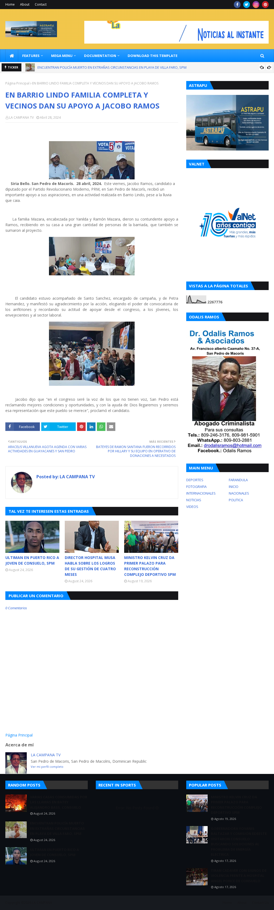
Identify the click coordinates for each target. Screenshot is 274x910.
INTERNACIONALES (201, 493)
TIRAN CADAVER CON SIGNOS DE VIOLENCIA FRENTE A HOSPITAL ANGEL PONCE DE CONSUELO (239, 875)
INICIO (233, 486)
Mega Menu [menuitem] (62, 55)
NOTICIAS (193, 500)
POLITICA (236, 500)
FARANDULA (238, 479)
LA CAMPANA (42, 902)
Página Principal (17, 83)
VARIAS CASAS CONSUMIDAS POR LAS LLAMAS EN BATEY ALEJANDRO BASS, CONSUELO (58, 802)
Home (10, 4)
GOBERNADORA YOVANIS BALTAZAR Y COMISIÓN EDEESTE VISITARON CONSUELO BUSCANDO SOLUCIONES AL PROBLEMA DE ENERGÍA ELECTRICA (239, 841)
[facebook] (237, 4)
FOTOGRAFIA (196, 486)
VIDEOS (192, 506)
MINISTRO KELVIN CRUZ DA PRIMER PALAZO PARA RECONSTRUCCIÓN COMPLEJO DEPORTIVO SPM (150, 566)
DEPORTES (194, 479)
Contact (41, 4)
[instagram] (256, 4)
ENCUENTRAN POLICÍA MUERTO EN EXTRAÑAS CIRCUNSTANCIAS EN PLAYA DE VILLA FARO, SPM (57, 828)
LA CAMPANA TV (21, 117)
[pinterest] (265, 4)
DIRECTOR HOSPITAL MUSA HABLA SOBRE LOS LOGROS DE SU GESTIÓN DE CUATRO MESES (90, 566)
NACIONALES (239, 493)
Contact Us (260, 902)
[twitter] (246, 4)
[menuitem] (11, 55)
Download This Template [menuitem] (152, 55)
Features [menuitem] (31, 55)
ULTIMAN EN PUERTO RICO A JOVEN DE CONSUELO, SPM (81, 67)
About (24, 4)
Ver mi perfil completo (47, 767)
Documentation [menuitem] (100, 55)
